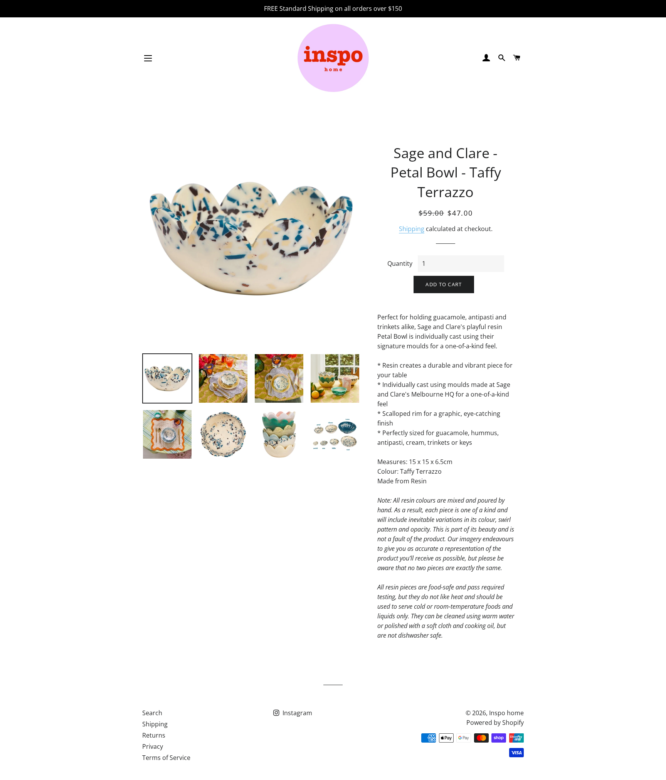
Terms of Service (166, 757)
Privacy (152, 746)
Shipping (411, 229)
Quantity (399, 263)
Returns (153, 735)
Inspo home (506, 713)
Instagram (296, 713)
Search (152, 713)
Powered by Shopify (495, 722)
